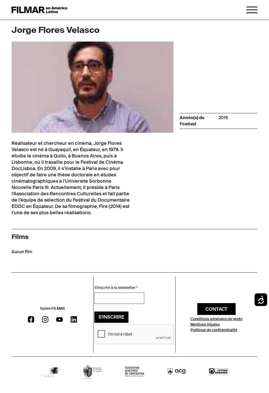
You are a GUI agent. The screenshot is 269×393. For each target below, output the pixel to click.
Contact (216, 309)
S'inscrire (111, 317)
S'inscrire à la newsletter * (116, 287)
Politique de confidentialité (213, 330)
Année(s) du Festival (192, 121)
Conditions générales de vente (216, 319)
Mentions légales (205, 324)
